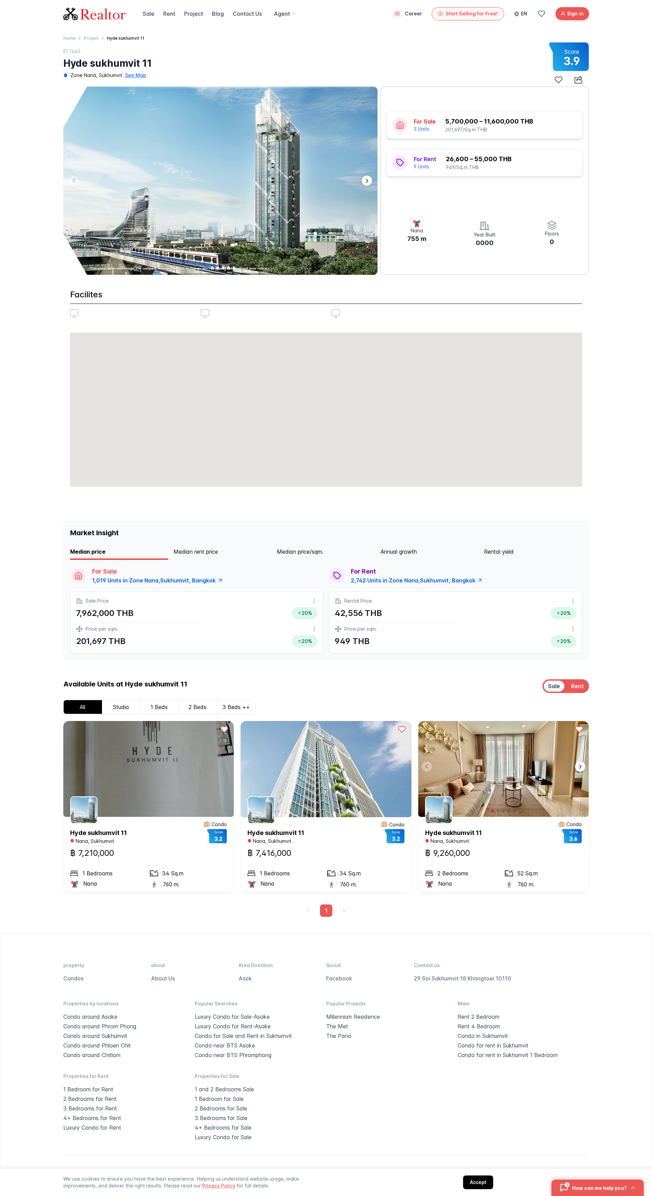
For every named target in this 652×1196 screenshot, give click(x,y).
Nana (82, 841)
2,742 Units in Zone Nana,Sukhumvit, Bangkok (413, 580)
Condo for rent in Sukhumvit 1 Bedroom (508, 1055)
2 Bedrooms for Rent (90, 1098)
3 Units (421, 129)
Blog (218, 13)
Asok (245, 978)
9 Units (421, 166)
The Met (337, 1026)
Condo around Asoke (90, 1016)
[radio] (554, 686)
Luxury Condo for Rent (92, 1127)
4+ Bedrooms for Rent (92, 1118)
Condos (73, 978)
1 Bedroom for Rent (88, 1089)
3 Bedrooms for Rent (90, 1108)
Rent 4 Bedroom (479, 1026)
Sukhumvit (110, 75)
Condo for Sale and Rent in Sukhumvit (243, 1035)
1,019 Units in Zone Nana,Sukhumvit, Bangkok (154, 580)
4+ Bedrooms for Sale (223, 1127)
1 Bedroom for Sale (219, 1098)
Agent (282, 13)
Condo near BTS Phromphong (233, 1055)
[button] (367, 181)
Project (193, 13)
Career (413, 13)
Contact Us (247, 13)
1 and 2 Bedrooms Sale (224, 1089)
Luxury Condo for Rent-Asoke (233, 1026)
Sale (148, 13)
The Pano (338, 1035)
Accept (478, 1182)
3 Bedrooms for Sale (221, 1118)
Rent (169, 13)
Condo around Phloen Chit (97, 1045)
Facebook (339, 978)
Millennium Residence (353, 1016)
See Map (135, 75)
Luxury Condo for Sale (223, 1137)
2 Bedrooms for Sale (221, 1108)
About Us (163, 978)
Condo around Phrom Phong (99, 1026)
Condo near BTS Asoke (225, 1045)
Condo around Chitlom (91, 1055)
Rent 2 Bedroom (478, 1016)
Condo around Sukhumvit (95, 1035)
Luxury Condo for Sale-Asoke (232, 1016)
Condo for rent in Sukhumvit (493, 1045)
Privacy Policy (218, 1185)
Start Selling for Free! (472, 13)
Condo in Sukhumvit (483, 1035)
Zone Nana (83, 75)
